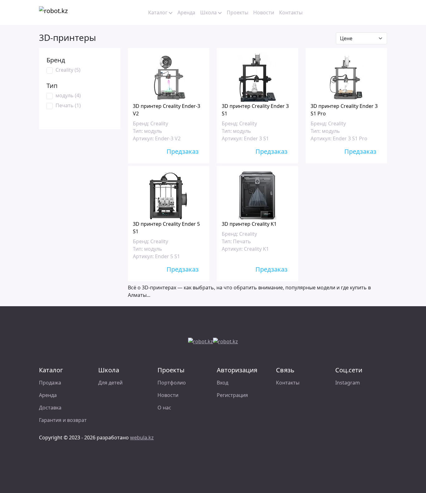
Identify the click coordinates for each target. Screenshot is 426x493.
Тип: (138, 131)
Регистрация (232, 395)
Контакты (291, 12)
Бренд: (141, 123)
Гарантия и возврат (63, 420)
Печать (68, 105)
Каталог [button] (157, 12)
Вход (222, 382)
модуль (68, 95)
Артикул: (143, 138)
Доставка (50, 407)
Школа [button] (208, 12)
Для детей (110, 382)
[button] (348, 12)
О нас (164, 407)
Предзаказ (183, 151)
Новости (263, 12)
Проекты (237, 12)
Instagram (347, 382)
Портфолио (171, 382)
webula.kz (142, 437)
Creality (68, 69)
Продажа (50, 382)
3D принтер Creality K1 (249, 223)
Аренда (186, 12)
